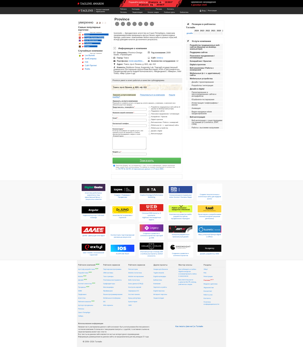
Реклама (159, 9)
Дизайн (82, 280)
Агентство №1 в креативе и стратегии (122, 216)
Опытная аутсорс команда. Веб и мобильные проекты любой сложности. (151, 254)
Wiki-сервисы (108, 305)
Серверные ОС (133, 291)
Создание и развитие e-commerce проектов (180, 254)
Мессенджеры (108, 287)
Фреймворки (108, 291)
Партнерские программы (112, 269)
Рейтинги (123, 9)
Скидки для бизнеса (160, 269)
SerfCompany (90, 59)
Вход (204, 10)
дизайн (190, 33)
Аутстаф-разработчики (88, 269)
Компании (156, 284)
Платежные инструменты (112, 280)
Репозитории (133, 269)
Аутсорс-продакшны (85, 305)
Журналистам (209, 287)
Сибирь (80, 316)
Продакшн (83, 287)
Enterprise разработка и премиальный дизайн (180, 235)
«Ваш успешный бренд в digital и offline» (209, 235)
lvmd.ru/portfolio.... (136, 61)
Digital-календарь (159, 276)
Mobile (82, 276)
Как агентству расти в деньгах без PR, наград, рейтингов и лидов (187, 282)
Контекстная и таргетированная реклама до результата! (122, 236)
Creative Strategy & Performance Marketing (151, 196)
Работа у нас (208, 295)
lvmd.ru (160, 58)
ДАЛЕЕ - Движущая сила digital (93, 235)
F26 (86, 62)
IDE (104, 301)
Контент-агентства (86, 284)
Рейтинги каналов (86, 301)
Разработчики (85, 273)
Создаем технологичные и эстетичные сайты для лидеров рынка (209, 196)
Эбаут (206, 269)
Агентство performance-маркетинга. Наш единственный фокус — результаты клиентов (93, 196)
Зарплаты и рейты (160, 287)
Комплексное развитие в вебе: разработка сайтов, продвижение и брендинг (180, 216)
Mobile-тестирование (136, 276)
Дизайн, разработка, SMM (209, 254)
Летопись (123, 12)
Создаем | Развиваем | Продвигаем (122, 196)
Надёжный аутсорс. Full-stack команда (93, 216)
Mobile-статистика (135, 273)
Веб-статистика (134, 280)
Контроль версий (134, 287)
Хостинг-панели (134, 294)
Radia (87, 69)
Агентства (81, 298)
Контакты (170, 9)
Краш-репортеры (134, 298)
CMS (130, 305)
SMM (80, 291)
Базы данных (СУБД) (135, 284)
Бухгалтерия (132, 301)
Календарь (136, 9)
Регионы (81, 309)
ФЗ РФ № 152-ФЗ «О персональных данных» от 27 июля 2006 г (141, 169)
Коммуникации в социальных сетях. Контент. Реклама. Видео (180, 196)
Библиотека (184, 12)
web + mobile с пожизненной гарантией (93, 254)
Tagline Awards (158, 273)
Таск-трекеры (108, 276)
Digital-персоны (159, 291)
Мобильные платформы (112, 298)
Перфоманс (82, 294)
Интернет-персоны (160, 294)
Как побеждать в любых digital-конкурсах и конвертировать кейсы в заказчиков (187, 272)
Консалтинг (208, 291)
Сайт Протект (91, 65)
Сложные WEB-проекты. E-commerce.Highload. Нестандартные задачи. (151, 216)
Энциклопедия (137, 12)
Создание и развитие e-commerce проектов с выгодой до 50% (151, 235)
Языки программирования (112, 294)
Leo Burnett (90, 55)
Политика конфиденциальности (211, 303)
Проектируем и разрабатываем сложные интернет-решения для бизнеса (209, 216)
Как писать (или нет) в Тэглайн (189, 326)
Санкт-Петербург (84, 312)
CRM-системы (108, 273)
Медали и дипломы (211, 284)
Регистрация (212, 10)
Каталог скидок (153, 12)
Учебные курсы (169, 12)
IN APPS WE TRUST (122, 254)
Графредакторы (109, 284)
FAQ (205, 273)
